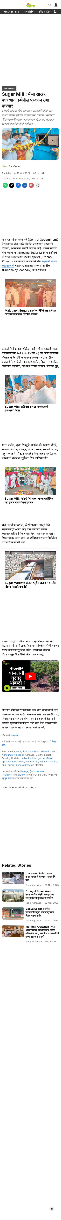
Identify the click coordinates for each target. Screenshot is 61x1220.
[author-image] (4, 166)
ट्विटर (32, 771)
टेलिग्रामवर (7, 774)
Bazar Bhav (18, 761)
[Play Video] (30, 676)
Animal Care (32, 761)
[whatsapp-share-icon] (5, 187)
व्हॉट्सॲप (21, 774)
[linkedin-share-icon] (24, 187)
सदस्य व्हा (14, 735)
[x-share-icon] (11, 187)
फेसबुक (25, 771)
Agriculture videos (11, 754)
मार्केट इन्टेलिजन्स (45, 11)
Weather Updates (49, 761)
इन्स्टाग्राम (40, 771)
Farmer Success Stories (19, 765)
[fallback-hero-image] (13, 878)
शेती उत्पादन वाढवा (11, 11)
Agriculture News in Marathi (34, 751)
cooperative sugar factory (15, 787)
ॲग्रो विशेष (28, 11)
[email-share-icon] (31, 187)
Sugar (33, 787)
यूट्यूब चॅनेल (7, 778)
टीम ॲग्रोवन (14, 166)
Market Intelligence (34, 758)
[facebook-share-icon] (18, 187)
